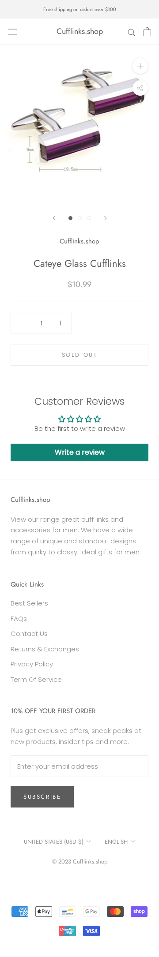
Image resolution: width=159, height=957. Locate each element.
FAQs (19, 618)
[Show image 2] (80, 218)
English (116, 841)
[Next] (105, 218)
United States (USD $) (53, 841)
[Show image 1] (70, 218)
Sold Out (80, 355)
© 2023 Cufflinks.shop (79, 861)
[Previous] (54, 218)
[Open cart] (147, 31)
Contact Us (29, 633)
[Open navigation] (12, 31)
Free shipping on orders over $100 (79, 9)
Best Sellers (29, 603)
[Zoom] (140, 66)
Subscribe (42, 797)
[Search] (132, 31)
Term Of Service (36, 679)
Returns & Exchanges (45, 649)
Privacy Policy (32, 664)
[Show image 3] (89, 218)
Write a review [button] (80, 452)
